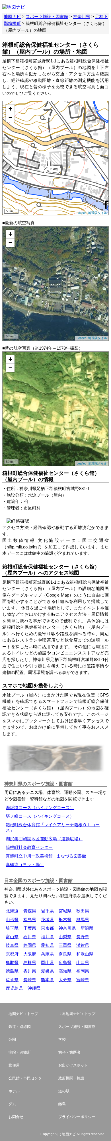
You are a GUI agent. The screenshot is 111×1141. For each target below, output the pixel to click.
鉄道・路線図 (20, 1026)
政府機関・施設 (71, 1078)
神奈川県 (81, 16)
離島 (62, 1104)
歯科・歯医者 (69, 1052)
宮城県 (65, 910)
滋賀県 (82, 945)
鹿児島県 (14, 988)
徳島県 (12, 971)
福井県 (47, 936)
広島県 (65, 962)
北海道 (12, 910)
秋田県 (82, 910)
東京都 (47, 928)
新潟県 (87, 928)
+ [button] (10, 108)
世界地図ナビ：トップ (76, 1014)
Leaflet (81, 213)
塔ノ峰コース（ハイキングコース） (40, 816)
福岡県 (82, 971)
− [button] (10, 117)
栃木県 (65, 919)
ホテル (14, 1091)
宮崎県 (82, 979)
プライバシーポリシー (76, 1117)
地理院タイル (97, 213)
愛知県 (47, 945)
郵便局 (14, 1065)
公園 (12, 1039)
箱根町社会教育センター (29, 847)
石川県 (29, 936)
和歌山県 (84, 953)
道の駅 (63, 1091)
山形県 (12, 919)
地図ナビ (12, 16)
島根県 (29, 962)
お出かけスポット (73, 1065)
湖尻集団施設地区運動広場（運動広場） (44, 838)
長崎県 (29, 979)
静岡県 (29, 945)
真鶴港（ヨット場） (25, 864)
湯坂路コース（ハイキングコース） (40, 807)
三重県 (65, 945)
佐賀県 (12, 979)
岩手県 (47, 910)
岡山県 (47, 962)
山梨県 (65, 936)
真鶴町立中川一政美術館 (29, 855)
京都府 (12, 953)
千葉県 (29, 928)
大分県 (65, 979)
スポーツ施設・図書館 (47, 16)
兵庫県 (47, 953)
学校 (62, 1039)
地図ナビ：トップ (23, 1014)
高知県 (65, 971)
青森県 (29, 910)
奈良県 (65, 953)
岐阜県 (12, 945)
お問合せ (16, 1117)
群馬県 (82, 919)
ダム (12, 1104)
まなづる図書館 (71, 855)
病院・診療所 (20, 1052)
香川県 (29, 971)
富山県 (12, 936)
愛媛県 (47, 971)
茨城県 (47, 919)
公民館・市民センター (27, 1078)
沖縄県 (34, 988)
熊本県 (47, 979)
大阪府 (29, 953)
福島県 (29, 919)
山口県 (82, 962)
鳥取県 (12, 962)
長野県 (82, 936)
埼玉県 (12, 928)
